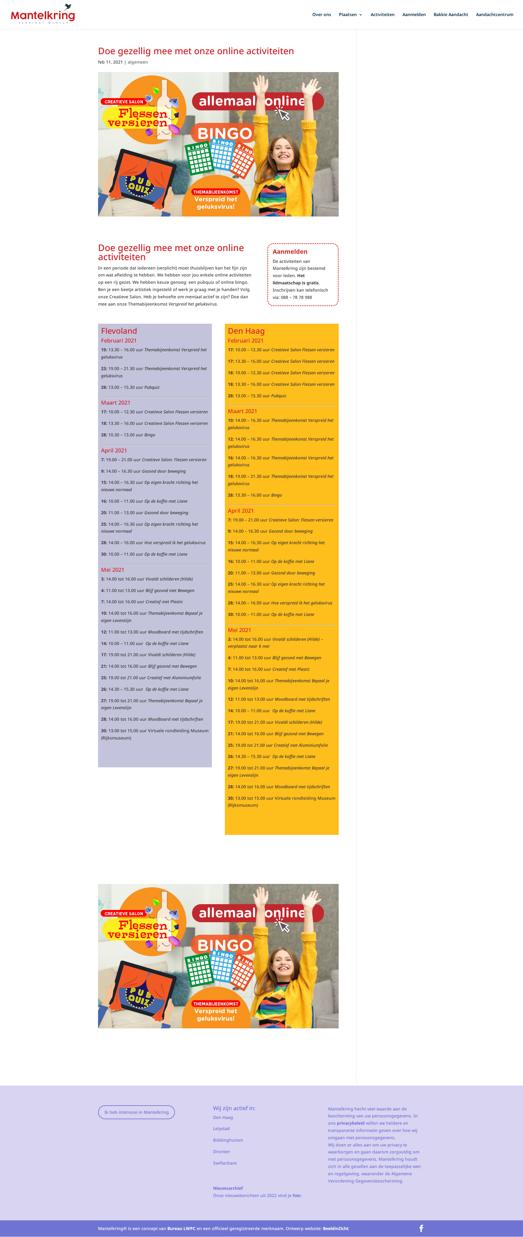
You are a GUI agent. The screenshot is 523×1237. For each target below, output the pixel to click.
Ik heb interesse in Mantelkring (136, 1112)
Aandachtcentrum (494, 14)
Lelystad (221, 1128)
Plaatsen (348, 14)
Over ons (321, 14)
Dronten (221, 1151)
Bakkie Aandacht (451, 14)
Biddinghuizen (228, 1140)
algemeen (138, 62)
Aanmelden (414, 14)
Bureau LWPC (181, 1228)
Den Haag (223, 1117)
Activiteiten (383, 14)
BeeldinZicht (336, 1228)
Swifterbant (225, 1163)
